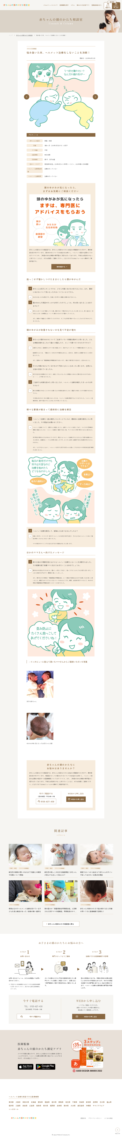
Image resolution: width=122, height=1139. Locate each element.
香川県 (45, 1105)
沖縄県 (88, 1105)
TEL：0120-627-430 (33, 1006)
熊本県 (66, 1105)
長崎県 (59, 1105)
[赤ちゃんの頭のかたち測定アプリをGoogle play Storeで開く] (45, 1067)
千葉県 (74, 1102)
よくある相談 (108, 1118)
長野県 (95, 1102)
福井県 (11, 1105)
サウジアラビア (98, 1105)
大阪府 (18, 1102)
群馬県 (60, 1102)
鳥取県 (38, 1105)
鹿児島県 (81, 1105)
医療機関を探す (64, 5)
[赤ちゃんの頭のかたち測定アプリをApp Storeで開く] (25, 1067)
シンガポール (13, 1109)
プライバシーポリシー (95, 1118)
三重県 (18, 1105)
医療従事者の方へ (97, 5)
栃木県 (54, 1102)
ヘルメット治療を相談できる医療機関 (24, 1096)
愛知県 (40, 1102)
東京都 (11, 1102)
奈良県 (25, 1105)
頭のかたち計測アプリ (83, 5)
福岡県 (52, 1105)
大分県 (73, 1105)
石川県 (102, 1102)
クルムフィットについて (50, 5)
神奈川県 (26, 1102)
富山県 (109, 1102)
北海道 (33, 1102)
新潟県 (88, 1102)
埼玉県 (67, 1102)
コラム (73, 5)
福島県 (47, 1102)
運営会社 (83, 1118)
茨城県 (81, 1102)
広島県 (31, 1105)
